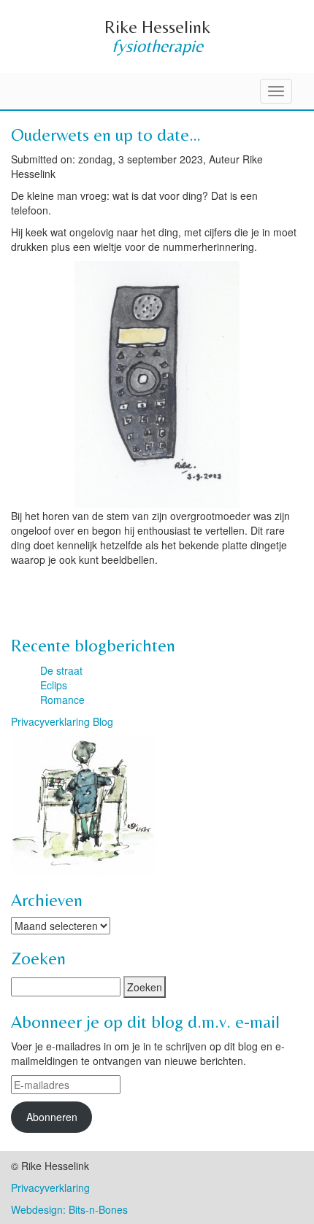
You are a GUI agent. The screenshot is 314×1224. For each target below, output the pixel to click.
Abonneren (51, 1116)
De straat (61, 670)
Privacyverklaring (50, 1187)
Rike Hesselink (157, 26)
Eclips (53, 685)
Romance (62, 699)
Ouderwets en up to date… (106, 134)
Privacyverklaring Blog (62, 721)
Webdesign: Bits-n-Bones (69, 1209)
